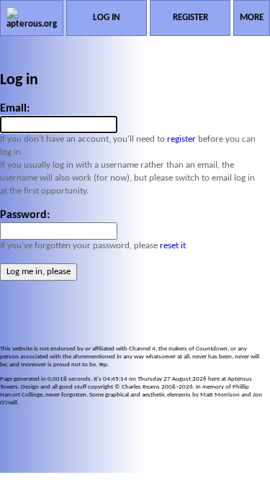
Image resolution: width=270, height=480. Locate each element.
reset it (173, 245)
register (181, 139)
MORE (252, 17)
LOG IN (106, 17)
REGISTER (190, 17)
